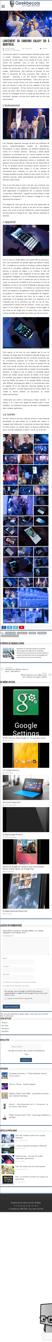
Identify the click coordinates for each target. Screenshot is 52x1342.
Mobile (32, 633)
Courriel (6, 966)
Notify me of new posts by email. (17, 986)
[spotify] (29, 1205)
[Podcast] (37, 1205)
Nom (5, 958)
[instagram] (27, 1205)
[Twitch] (32, 1205)
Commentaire (8, 936)
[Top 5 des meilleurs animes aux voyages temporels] (8, 1138)
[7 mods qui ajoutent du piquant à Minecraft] (8, 1149)
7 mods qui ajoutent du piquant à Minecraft (31, 1146)
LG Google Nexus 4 (11, 770)
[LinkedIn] (22, 1205)
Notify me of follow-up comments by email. (21, 982)
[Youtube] (24, 1205)
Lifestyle (44, 48)
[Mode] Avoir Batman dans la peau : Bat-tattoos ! (16, 669)
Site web (6, 974)
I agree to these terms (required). (20, 998)
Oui (27, 1054)
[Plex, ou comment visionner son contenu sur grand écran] (8, 1180)
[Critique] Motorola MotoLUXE (15, 911)
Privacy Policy (38, 993)
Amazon (5, 1023)
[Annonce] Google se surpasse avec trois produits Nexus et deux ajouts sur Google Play (23, 868)
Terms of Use (9, 995)
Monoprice (5, 1028)
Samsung (42, 633)
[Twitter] (19, 1205)
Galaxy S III (22, 633)
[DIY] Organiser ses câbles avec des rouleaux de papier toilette (34, 675)
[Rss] (15, 1205)
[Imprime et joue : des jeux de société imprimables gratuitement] (8, 1159)
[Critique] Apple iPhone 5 (13, 834)
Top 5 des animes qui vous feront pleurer (30, 1166)
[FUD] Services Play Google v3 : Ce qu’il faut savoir (24, 738)
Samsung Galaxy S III (10, 636)
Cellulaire (10, 633)
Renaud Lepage (10, 48)
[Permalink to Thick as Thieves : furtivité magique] (5, 1086)
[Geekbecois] (26, 4)
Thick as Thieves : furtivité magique (22, 1084)
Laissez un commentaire (12, 50)
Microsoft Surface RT (11, 802)
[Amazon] (35, 1205)
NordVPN (5, 1031)
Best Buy (5, 1026)
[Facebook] (17, 1205)
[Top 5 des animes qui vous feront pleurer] (8, 1169)
